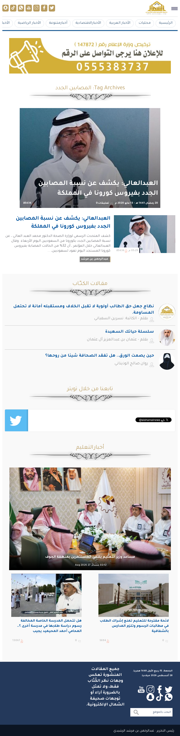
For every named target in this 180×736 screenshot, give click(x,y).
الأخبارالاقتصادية (88, 23)
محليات (145, 23)
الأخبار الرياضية (29, 23)
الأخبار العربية (119, 23)
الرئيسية (165, 23)
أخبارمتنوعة (58, 23)
